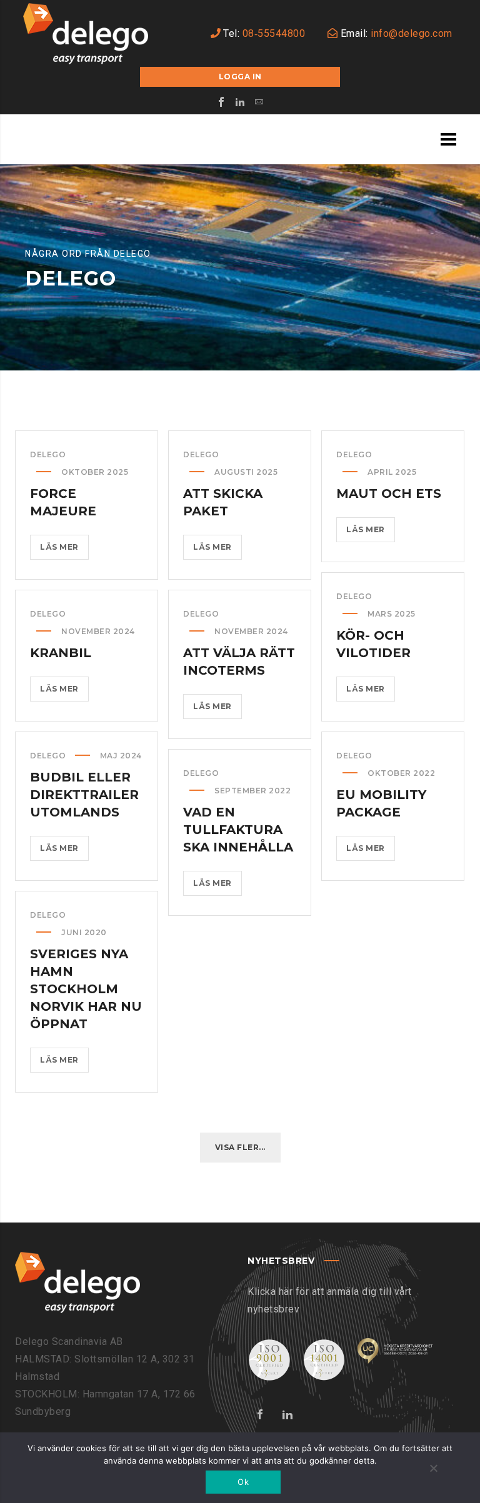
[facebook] (221, 101)
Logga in (240, 76)
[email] (258, 101)
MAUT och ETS (388, 493)
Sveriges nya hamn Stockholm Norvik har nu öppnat (86, 988)
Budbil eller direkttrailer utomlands (84, 795)
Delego (48, 454)
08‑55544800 (274, 33)
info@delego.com (411, 33)
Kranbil (60, 652)
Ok (243, 1482)
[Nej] (433, 1469)
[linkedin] (240, 101)
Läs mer (64, 551)
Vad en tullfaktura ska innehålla (238, 830)
